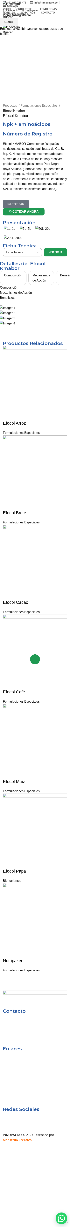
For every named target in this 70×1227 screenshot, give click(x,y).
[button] (61, 1218)
